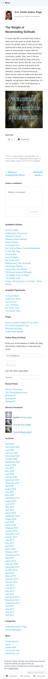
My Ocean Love (12, 260)
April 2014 (9, 593)
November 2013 (12, 599)
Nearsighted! (26, 432)
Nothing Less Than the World (18, 263)
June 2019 (9, 503)
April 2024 (9, 443)
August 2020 (10, 488)
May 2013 (9, 611)
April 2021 (9, 485)
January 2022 (11, 476)
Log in (8, 644)
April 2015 (9, 573)
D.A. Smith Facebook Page (17, 325)
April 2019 (9, 509)
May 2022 (9, 470)
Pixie (15, 424)
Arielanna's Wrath (13, 236)
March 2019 (10, 512)
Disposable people (38, 173)
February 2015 (11, 579)
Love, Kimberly (11, 257)
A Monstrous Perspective (16, 233)
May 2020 (9, 494)
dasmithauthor (30, 156)
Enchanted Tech (12, 245)
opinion (18, 161)
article (13, 161)
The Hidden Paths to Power (17, 275)
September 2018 (12, 515)
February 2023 (11, 452)
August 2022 (10, 464)
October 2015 (11, 569)
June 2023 (9, 449)
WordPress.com (12, 653)
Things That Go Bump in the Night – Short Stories (23, 283)
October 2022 (11, 458)
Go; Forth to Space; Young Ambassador (22, 248)
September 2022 (12, 461)
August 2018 (10, 518)
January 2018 (11, 530)
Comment (33, 211)
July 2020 (9, 491)
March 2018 (10, 524)
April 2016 (9, 557)
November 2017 (12, 533)
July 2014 (9, 585)
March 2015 (10, 575)
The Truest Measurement (16, 392)
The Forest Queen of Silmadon (18, 272)
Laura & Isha (10, 254)
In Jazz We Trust (12, 251)
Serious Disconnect (13, 389)
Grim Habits (26, 424)
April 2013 (9, 615)
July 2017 (9, 539)
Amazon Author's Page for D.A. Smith (21, 322)
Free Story (27, 417)
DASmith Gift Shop (13, 328)
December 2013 (12, 597)
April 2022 (9, 473)
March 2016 (10, 560)
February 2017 (11, 551)
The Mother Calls (12, 278)
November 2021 (12, 482)
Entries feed (10, 647)
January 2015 (11, 581)
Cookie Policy (13, 668)
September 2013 (12, 603)
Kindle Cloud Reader (14, 331)
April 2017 (9, 545)
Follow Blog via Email (15, 337)
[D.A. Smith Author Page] (8, 16)
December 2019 (12, 497)
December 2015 (12, 566)
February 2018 (11, 527)
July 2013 (9, 605)
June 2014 (9, 587)
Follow (11, 363)
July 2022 (9, 467)
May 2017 (9, 542)
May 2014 (9, 591)
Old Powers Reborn (14, 266)
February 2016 (11, 563)
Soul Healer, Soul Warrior (16, 269)
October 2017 (11, 536)
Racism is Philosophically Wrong (15, 173)
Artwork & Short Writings (16, 239)
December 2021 (12, 479)
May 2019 (9, 506)
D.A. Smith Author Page (28, 12)
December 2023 (12, 446)
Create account (12, 641)
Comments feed (12, 650)
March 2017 (10, 548)
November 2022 (12, 455)
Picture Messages (13, 629)
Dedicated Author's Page (29, 158)
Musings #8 (10, 398)
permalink (36, 161)
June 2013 (9, 609)
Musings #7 (10, 401)
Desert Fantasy (12, 242)
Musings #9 (10, 395)
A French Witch (12, 230)
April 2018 (9, 521)
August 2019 (10, 500)
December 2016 (12, 554)
